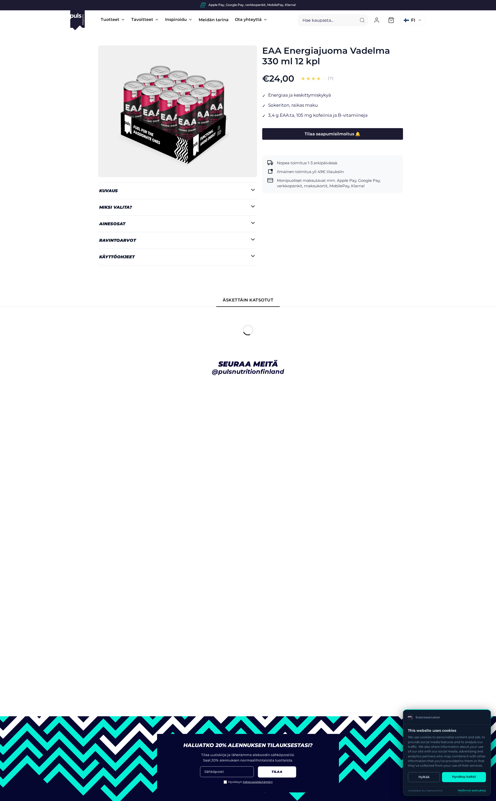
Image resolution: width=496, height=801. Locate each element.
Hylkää (424, 777)
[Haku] (362, 20)
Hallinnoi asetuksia (472, 790)
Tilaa (277, 772)
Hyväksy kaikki (464, 777)
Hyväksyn (250, 782)
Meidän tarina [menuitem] (214, 19)
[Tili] (376, 20)
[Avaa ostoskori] (391, 20)
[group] (248, 5)
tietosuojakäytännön (258, 782)
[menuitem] (113, 19)
